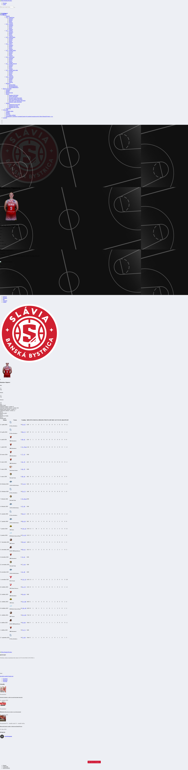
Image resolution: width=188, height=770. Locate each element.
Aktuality (11, 18)
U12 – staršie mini (10, 57)
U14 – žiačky (9, 43)
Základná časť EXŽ (13, 106)
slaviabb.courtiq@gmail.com (6, 676)
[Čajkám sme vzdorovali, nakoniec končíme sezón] (156, 747)
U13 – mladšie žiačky (11, 50)
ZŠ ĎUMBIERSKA (13, 87)
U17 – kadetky (9, 30)
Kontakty (8, 113)
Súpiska (10, 20)
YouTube (5, 681)
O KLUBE (5, 109)
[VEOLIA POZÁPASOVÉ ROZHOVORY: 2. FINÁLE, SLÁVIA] (94, 754)
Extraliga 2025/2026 (13, 95)
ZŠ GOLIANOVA (13, 86)
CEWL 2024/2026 (13, 96)
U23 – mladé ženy (10, 17)
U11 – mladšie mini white (12, 70)
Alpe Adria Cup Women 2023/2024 (17, 100)
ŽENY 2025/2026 (7, 88)
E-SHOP (5, 117)
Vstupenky (8, 108)
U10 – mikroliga (10, 76)
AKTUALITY (6, 768)
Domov (4, 765)
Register (5, 3)
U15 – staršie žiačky (10, 37)
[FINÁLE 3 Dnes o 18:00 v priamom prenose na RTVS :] (31, 754)
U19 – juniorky (9, 24)
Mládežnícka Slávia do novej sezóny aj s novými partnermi (10, 711)
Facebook (5, 678)
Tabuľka (11, 22)
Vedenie (8, 112)
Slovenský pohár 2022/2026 (15, 98)
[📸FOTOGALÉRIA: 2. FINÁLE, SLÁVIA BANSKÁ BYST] (156, 754)
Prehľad (8, 16)
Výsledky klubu (9, 111)
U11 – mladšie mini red (11, 63)
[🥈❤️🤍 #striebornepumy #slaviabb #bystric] (31, 740)
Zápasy (10, 21)
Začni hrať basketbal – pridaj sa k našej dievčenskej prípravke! (11, 697)
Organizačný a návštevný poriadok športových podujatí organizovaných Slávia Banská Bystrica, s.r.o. (29, 116)
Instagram (5, 680)
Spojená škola (12, 84)
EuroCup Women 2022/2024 (15, 99)
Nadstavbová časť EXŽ (14, 104)
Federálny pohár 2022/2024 (15, 102)
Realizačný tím (9, 92)
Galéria (4, 302)
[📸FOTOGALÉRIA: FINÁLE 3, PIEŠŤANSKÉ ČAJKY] (94, 740)
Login (4, 4)
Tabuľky (8, 103)
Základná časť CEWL (14, 107)
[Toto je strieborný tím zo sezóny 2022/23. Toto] (94, 747)
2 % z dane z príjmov (11, 115)
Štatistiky (5, 298)
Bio (4, 299)
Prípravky (8, 83)
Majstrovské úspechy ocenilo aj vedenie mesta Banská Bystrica (11, 726)
